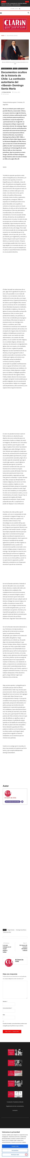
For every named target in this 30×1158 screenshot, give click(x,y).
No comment (6, 94)
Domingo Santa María (21, 930)
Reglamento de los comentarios (15, 1106)
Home (2, 35)
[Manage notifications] (26, 1154)
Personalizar (15, 1150)
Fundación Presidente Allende (15, 1102)
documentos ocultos (12, 35)
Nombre (5, 1001)
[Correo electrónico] (22, 801)
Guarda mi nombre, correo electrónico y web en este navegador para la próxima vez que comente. (15, 1024)
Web (4, 1014)
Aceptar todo (15, 1146)
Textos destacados (23, 68)
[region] (15, 1143)
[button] (26, 1)
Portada (15, 68)
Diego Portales (11, 930)
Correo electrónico (7, 1008)
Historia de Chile (7, 932)
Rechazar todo (15, 1154)
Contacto (15, 1110)
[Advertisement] (15, 269)
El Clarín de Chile (7, 92)
